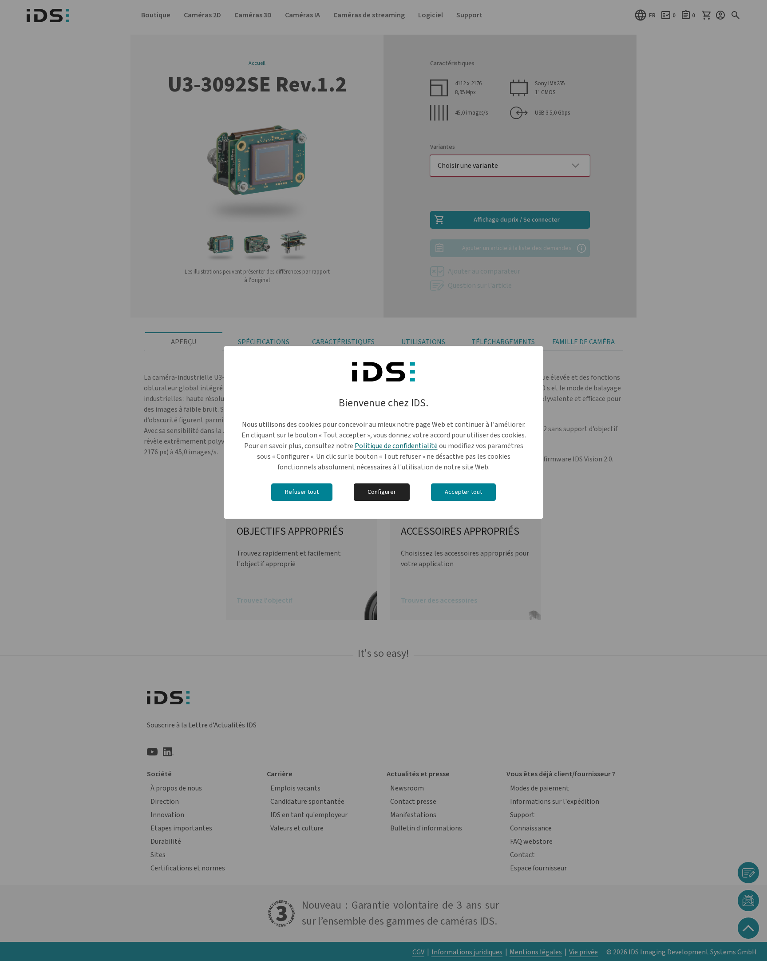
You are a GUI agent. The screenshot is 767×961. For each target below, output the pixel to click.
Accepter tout (463, 492)
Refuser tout (302, 492)
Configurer (382, 492)
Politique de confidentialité (396, 446)
